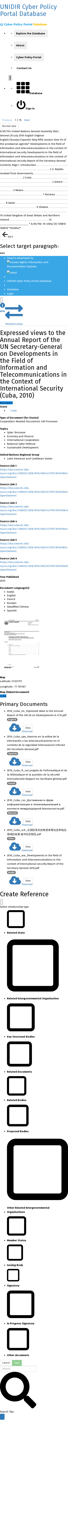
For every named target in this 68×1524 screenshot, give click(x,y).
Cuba (13, 410)
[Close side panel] (1, 300)
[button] (2, 308)
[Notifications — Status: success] (10, 77)
